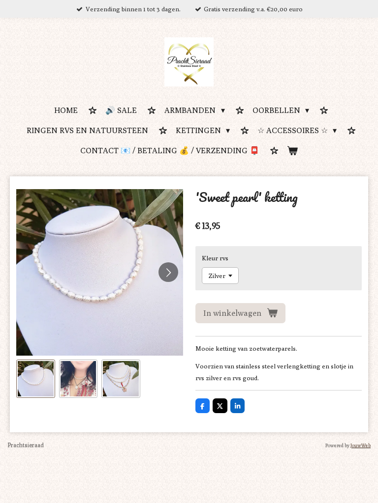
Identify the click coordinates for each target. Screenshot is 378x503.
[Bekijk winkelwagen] (292, 151)
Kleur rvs (215, 258)
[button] (35, 379)
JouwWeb (360, 445)
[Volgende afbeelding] (168, 272)
